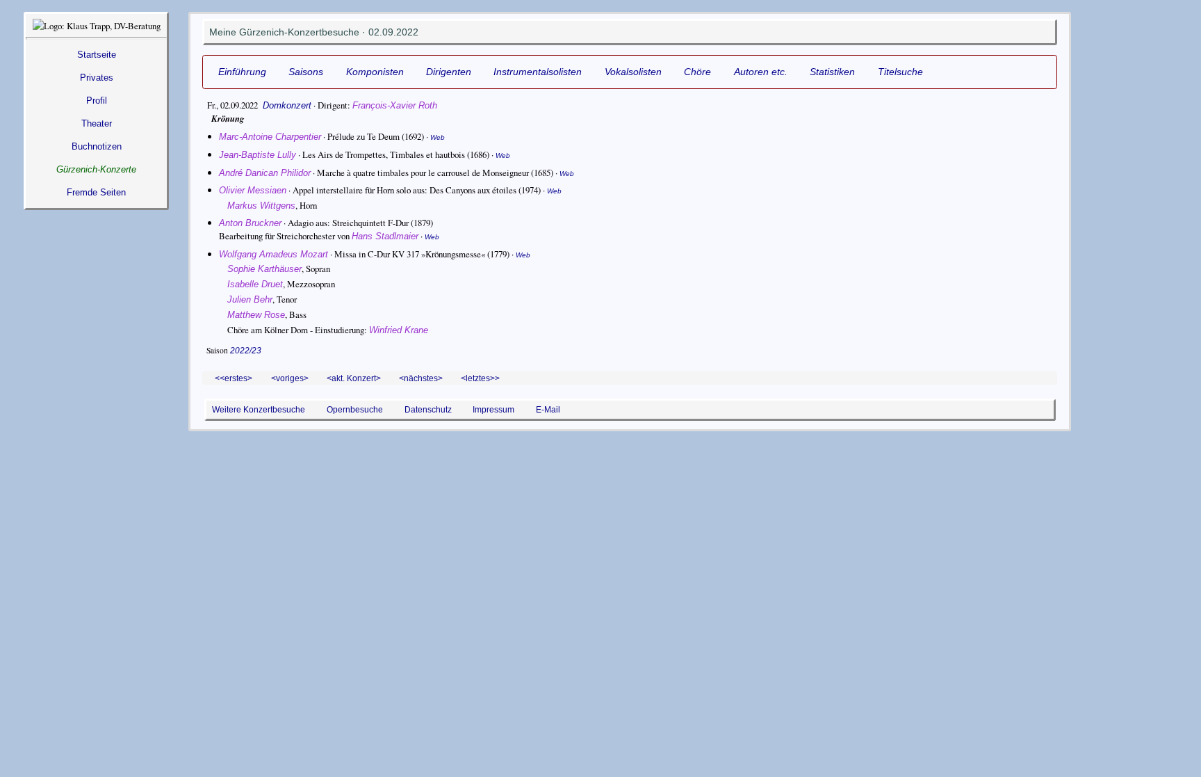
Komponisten (375, 71)
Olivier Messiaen (252, 190)
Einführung (242, 71)
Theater (96, 123)
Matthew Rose (256, 315)
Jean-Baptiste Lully (257, 155)
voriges (290, 378)
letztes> (480, 378)
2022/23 (245, 350)
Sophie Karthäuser (264, 269)
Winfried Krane (398, 330)
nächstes (421, 378)
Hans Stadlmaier (385, 236)
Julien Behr (249, 299)
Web (437, 137)
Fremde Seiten (96, 192)
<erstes (233, 378)
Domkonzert (287, 105)
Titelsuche (900, 71)
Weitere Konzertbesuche (258, 409)
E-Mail (548, 409)
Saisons (305, 71)
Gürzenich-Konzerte (96, 169)
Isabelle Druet (255, 284)
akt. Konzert (354, 378)
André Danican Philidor (265, 173)
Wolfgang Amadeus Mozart (273, 254)
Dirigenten (448, 71)
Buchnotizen (97, 146)
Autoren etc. (760, 71)
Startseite (96, 54)
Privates (96, 77)
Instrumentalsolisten (537, 71)
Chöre (697, 71)
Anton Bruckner (250, 223)
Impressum (493, 409)
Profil (96, 100)
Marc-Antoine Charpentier (270, 136)
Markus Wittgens (261, 205)
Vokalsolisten (633, 71)
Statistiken (832, 71)
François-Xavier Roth (394, 105)
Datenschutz (428, 409)
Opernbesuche (355, 409)
